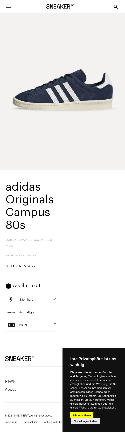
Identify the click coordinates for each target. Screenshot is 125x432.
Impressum (11, 422)
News (10, 381)
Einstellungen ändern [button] (85, 421)
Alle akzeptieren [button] (82, 415)
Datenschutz (30, 422)
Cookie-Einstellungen (54, 422)
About (10, 389)
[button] (8, 6)
